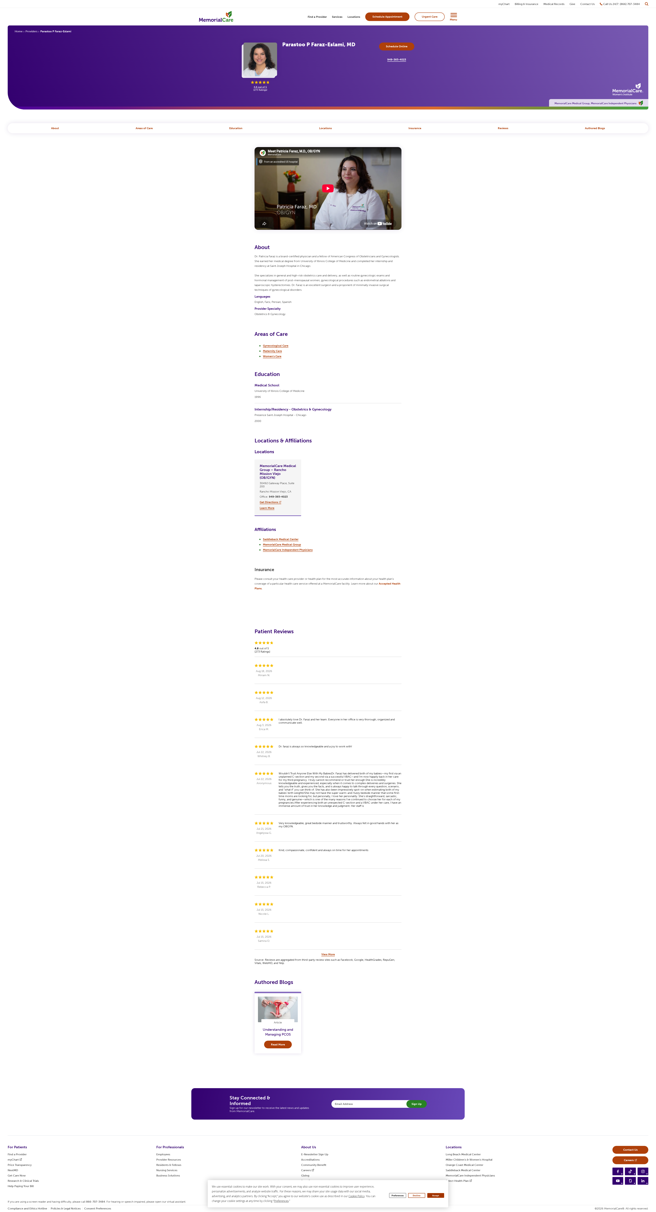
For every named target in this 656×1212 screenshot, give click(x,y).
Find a (17, 1154)
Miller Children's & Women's (469, 1159)
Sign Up (417, 1104)
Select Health (457, 1180)
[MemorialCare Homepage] (216, 17)
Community (313, 1165)
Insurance (414, 128)
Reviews (503, 128)
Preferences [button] (281, 1201)
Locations (325, 128)
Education (235, 128)
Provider (168, 1159)
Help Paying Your (21, 1186)
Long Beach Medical (463, 1154)
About (55, 128)
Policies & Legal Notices (66, 1208)
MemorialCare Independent (470, 1175)
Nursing (166, 1170)
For (17, 1147)
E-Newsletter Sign (314, 1154)
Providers (31, 31)
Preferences (398, 1195)
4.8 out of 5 (260, 87)
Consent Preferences (97, 1208)
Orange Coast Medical (464, 1165)
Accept (435, 1195)
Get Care (17, 1175)
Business (168, 1175)
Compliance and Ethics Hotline (27, 1208)
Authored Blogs (595, 128)
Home (19, 31)
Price (20, 1165)
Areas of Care (144, 128)
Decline (416, 1195)
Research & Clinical (23, 1180)
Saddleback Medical (463, 1170)
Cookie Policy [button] (356, 1196)
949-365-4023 (396, 59)
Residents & (168, 1165)
